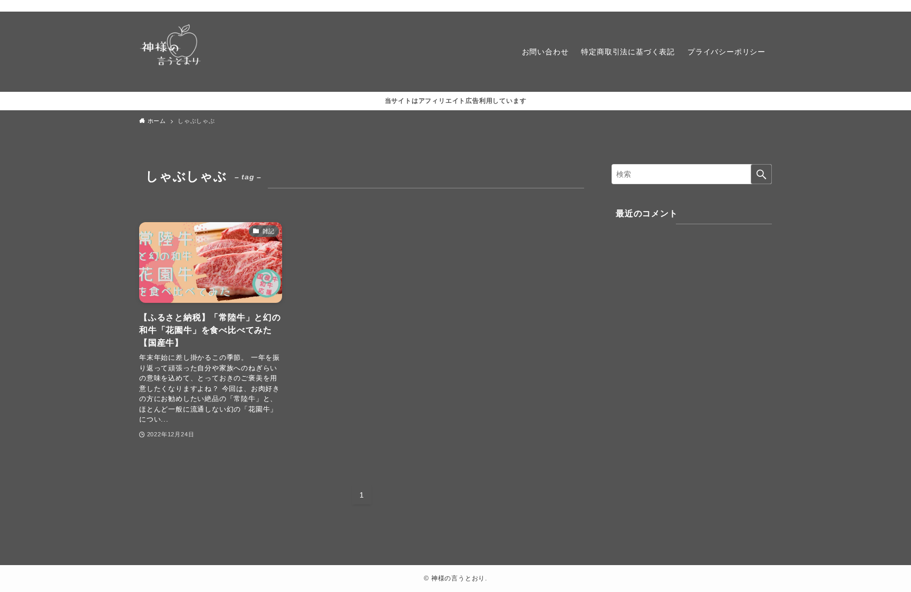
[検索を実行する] (761, 174)
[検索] (765, 6)
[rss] (751, 6)
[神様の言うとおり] (170, 51)
